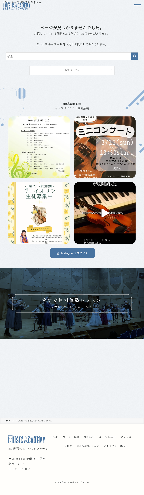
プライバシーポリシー (117, 446)
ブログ (68, 446)
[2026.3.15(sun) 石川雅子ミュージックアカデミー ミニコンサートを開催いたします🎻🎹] (105, 147)
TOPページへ (72, 70)
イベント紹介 (107, 437)
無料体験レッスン (88, 446)
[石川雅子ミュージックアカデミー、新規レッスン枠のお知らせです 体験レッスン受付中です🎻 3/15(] (39, 213)
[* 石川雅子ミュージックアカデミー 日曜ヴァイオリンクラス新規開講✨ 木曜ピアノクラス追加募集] (105, 213)
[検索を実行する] (134, 56)
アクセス (125, 437)
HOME (54, 437)
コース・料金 (71, 437)
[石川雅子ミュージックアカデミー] (16, 5)
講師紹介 (89, 437)
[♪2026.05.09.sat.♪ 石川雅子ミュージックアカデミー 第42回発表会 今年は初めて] (39, 147)
